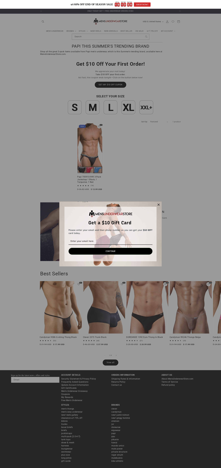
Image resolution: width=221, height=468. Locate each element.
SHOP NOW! (142, 4)
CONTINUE (110, 251)
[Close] (159, 205)
